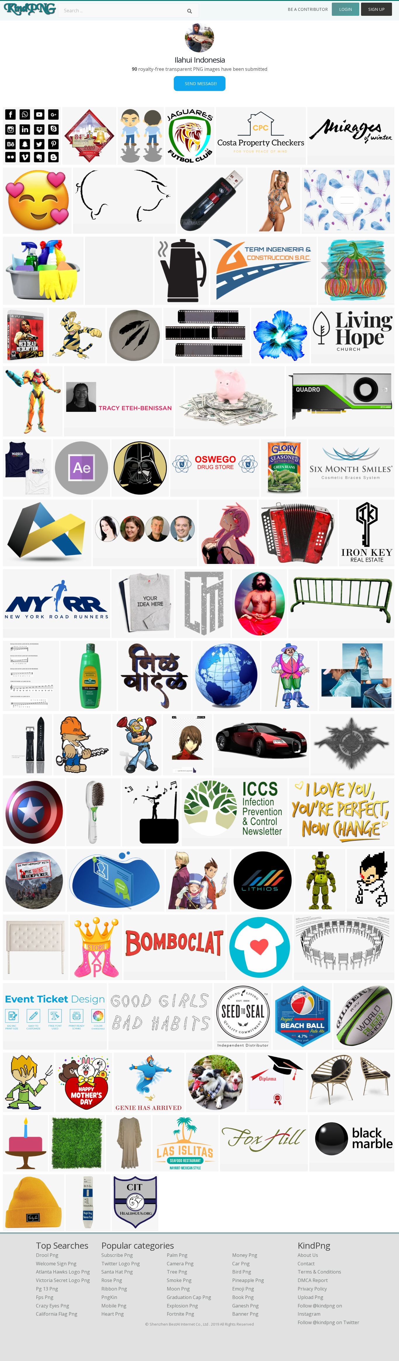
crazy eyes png (52, 1306)
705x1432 (118, 1168)
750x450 (177, 908)
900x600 (322, 359)
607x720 (14, 772)
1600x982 (175, 359)
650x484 (123, 634)
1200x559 (225, 772)
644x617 (14, 230)
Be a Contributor (308, 9)
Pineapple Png (248, 1280)
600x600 (225, 1046)
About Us (308, 1255)
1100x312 (182, 493)
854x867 (96, 301)
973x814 (125, 1108)
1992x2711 (83, 976)
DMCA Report (313, 1280)
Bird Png (241, 1272)
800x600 (297, 433)
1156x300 (105, 562)
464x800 (258, 230)
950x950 (318, 1108)
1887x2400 (131, 161)
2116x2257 (75, 161)
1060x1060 (16, 493)
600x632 (64, 772)
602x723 (123, 1227)
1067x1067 (244, 908)
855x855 (344, 1046)
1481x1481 (73, 707)
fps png (44, 1297)
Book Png (243, 1297)
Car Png (241, 1263)
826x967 (14, 433)
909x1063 (177, 161)
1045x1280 (79, 1227)
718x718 (14, 908)
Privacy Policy (312, 1289)
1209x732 (222, 301)
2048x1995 (62, 1168)
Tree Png (177, 1272)
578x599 (203, 707)
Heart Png (112, 1314)
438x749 (272, 707)
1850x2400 (167, 301)
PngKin (109, 1297)
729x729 (123, 493)
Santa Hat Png (117, 1272)
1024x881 (164, 1168)
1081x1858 (176, 772)
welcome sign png (56, 1263)
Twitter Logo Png (120, 1263)
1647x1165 (323, 772)
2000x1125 (212, 562)
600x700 (272, 493)
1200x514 (15, 1046)
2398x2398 (352, 562)
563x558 (14, 161)
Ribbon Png (114, 1289)
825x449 (84, 230)
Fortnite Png (180, 1314)
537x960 (119, 1046)
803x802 (238, 976)
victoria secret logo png (63, 1280)
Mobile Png (113, 1306)
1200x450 (15, 634)
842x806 (129, 707)
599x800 (269, 562)
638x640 (66, 1108)
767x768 (14, 1227)
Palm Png (177, 1255)
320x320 (64, 493)
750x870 (133, 842)
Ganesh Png (245, 1306)
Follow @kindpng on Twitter (328, 1322)
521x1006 (307, 908)
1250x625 (321, 1168)
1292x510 (320, 493)
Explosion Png (182, 1306)
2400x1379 (307, 976)
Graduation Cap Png (189, 1297)
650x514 (257, 1108)
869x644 (300, 842)
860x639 (14, 562)
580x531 (329, 301)
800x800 (14, 359)
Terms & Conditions (319, 1272)
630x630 (60, 359)
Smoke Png (179, 1280)
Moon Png (178, 1289)
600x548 (14, 301)
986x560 (186, 433)
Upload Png (310, 1297)
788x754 (188, 230)
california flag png (56, 1314)
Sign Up (376, 9)
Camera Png (180, 1263)
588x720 (243, 634)
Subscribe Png (117, 1255)
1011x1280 (16, 1168)
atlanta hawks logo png (63, 1272)
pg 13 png (47, 1289)
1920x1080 (16, 842)
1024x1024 (125, 772)
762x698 (330, 707)
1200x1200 (360, 908)
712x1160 (187, 634)
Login (345, 9)
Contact (306, 1263)
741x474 (78, 908)
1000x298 (319, 161)
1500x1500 (79, 842)
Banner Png (245, 1314)
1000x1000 (199, 1108)
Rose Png (111, 1280)
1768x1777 (120, 359)
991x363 (231, 1168)
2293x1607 (315, 230)
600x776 (14, 707)
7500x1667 (77, 433)
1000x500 (194, 842)
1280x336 (135, 976)
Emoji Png (243, 1289)
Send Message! (200, 83)
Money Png (244, 1255)
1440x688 (228, 161)
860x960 (284, 1046)
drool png (47, 1255)
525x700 (262, 359)
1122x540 (300, 634)
